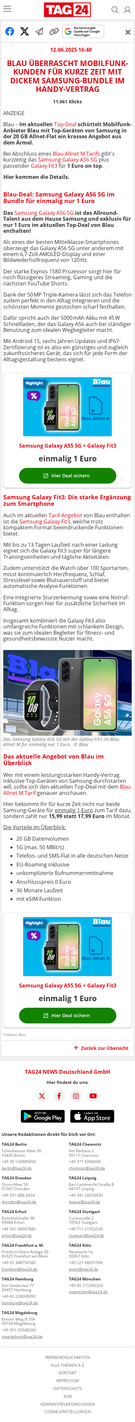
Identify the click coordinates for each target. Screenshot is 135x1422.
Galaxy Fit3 (44, 165)
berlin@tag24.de (17, 1168)
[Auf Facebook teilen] (9, 31)
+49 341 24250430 (86, 1195)
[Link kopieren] (54, 31)
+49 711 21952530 (86, 1229)
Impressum (67, 1381)
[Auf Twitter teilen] (24, 31)
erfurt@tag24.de (17, 1235)
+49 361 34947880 (19, 1229)
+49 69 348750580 (19, 1262)
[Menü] (7, 9)
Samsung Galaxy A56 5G (67, 159)
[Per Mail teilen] (39, 31)
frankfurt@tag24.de (19, 1269)
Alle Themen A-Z (67, 1365)
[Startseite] (67, 10)
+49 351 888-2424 (18, 1195)
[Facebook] (59, 1096)
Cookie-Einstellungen (67, 1412)
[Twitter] (42, 1096)
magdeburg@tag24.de (22, 1336)
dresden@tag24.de (19, 1202)
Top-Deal (66, 124)
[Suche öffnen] (115, 10)
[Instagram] (76, 1096)
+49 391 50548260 (19, 1330)
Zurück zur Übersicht (104, 1048)
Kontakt (67, 1373)
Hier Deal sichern (70, 475)
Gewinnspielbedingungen (67, 1404)
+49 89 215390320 (86, 1285)
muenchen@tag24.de (88, 1291)
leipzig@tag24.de (84, 1202)
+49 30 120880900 (19, 1161)
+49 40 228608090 (19, 1296)
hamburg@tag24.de (20, 1303)
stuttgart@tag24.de (86, 1235)
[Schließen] (128, 32)
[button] (127, 10)
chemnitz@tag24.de (87, 1168)
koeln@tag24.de (83, 1269)
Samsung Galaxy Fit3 (44, 521)
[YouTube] (93, 1096)
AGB (68, 1396)
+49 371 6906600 (85, 1161)
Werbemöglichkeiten (68, 1357)
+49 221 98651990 (86, 1262)
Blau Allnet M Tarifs (76, 153)
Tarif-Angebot (64, 515)
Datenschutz (67, 1388)
